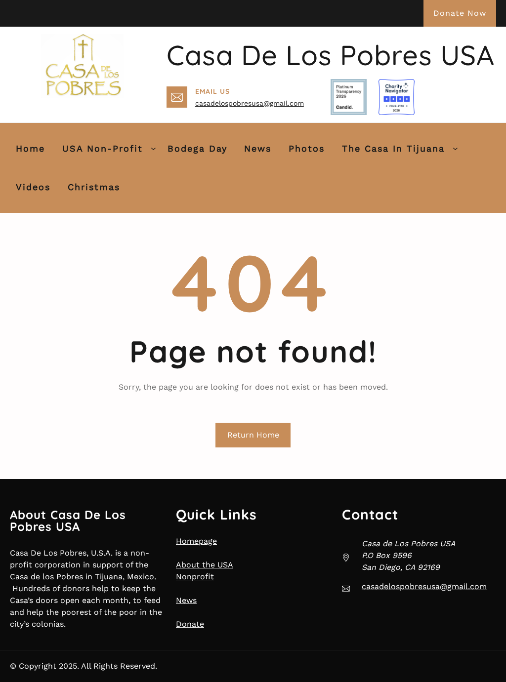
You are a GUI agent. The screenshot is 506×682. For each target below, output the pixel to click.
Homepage (196, 541)
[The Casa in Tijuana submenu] (455, 148)
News (186, 600)
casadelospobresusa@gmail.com (249, 103)
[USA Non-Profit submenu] (153, 148)
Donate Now (459, 13)
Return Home (253, 435)
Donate (190, 624)
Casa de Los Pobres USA (331, 55)
